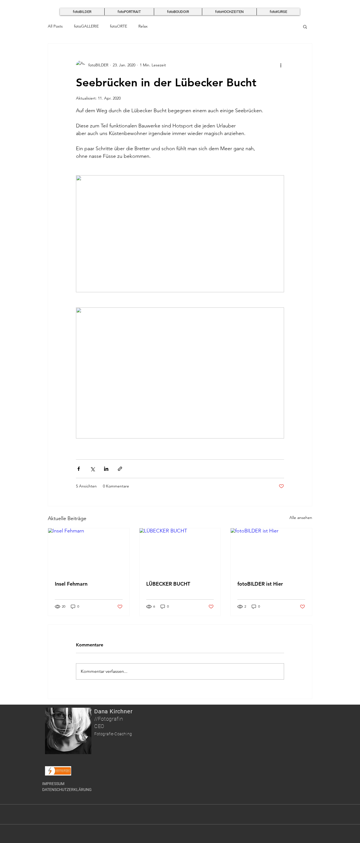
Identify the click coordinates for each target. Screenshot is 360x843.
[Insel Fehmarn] (88, 551)
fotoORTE (118, 26)
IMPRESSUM (53, 783)
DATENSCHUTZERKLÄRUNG (67, 789)
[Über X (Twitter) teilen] (92, 468)
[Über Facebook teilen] (78, 468)
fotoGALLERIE (86, 26)
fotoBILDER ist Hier (260, 584)
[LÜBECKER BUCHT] (180, 551)
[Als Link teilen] (120, 468)
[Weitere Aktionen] (280, 65)
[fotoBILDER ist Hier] (271, 551)
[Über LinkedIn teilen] (106, 468)
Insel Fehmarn (71, 584)
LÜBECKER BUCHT (168, 584)
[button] (305, 26)
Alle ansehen (300, 517)
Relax (143, 26)
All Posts (55, 26)
